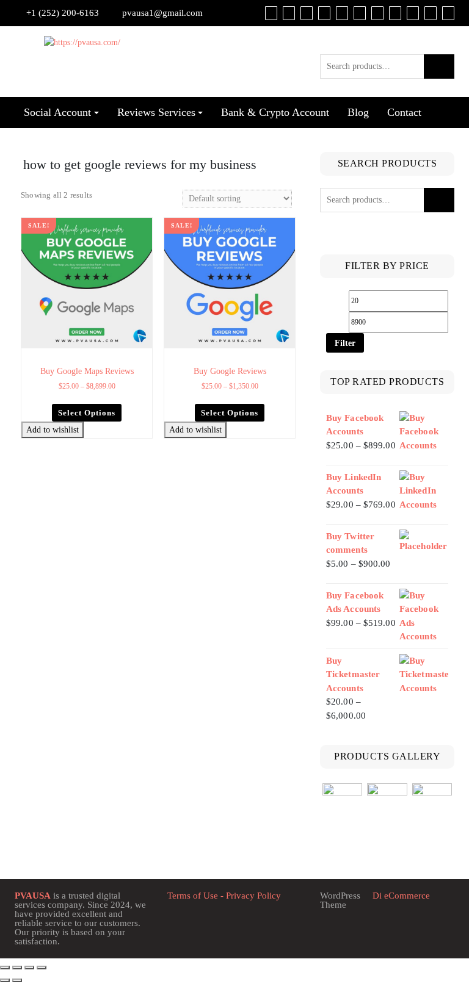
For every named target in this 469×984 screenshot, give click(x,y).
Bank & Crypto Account (275, 112)
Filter (345, 343)
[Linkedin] (377, 13)
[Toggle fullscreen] (17, 967)
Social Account (57, 112)
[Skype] (430, 13)
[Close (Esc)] (41, 967)
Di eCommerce (400, 895)
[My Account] (306, 13)
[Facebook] (324, 13)
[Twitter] (342, 13)
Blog (358, 112)
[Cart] (289, 13)
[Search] (448, 13)
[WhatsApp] (413, 13)
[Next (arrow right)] (17, 980)
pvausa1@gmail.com (162, 13)
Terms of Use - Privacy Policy (224, 895)
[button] (144, 226)
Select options (86, 412)
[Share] (29, 967)
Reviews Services (156, 112)
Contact (404, 112)
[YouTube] (360, 13)
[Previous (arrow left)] (5, 980)
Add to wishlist (52, 429)
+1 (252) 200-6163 (62, 13)
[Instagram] (395, 13)
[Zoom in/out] (5, 967)
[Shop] (271, 13)
